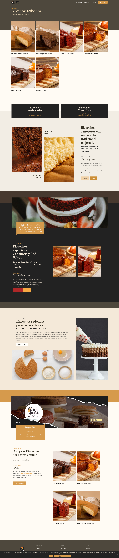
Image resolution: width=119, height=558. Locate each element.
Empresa (94, 2)
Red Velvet (18, 290)
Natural (85, 178)
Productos (78, 2)
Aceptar (51, 555)
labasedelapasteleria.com (26, 473)
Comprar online (64, 486)
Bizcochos (38, 550)
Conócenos (63, 548)
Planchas (38, 548)
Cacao (93, 178)
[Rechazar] (117, 554)
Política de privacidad (65, 555)
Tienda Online (103, 2)
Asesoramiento (22, 344)
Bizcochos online (19, 483)
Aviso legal (88, 550)
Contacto (88, 548)
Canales (86, 2)
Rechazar (57, 555)
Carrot (27, 290)
